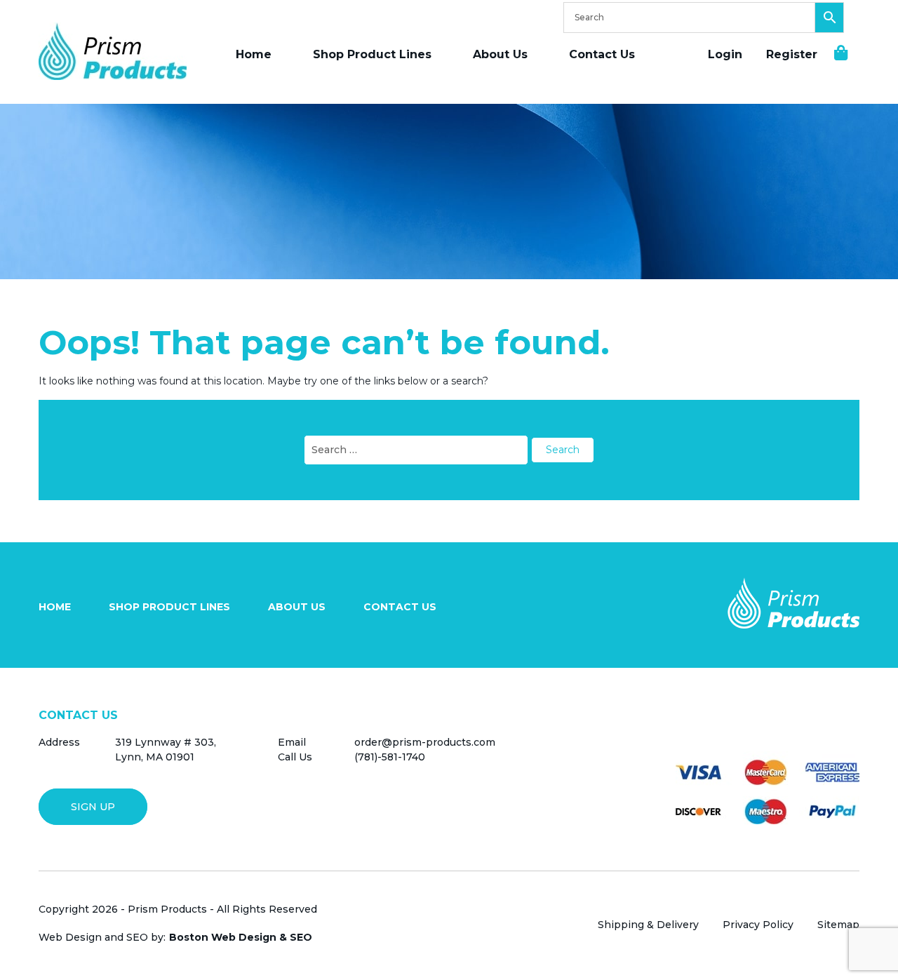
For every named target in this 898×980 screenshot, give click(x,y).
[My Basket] (833, 52)
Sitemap (838, 924)
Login (725, 54)
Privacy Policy (758, 924)
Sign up (93, 806)
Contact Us (602, 54)
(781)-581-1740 (389, 757)
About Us (500, 54)
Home (254, 54)
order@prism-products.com (424, 742)
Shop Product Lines (372, 54)
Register (791, 54)
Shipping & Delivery (648, 924)
